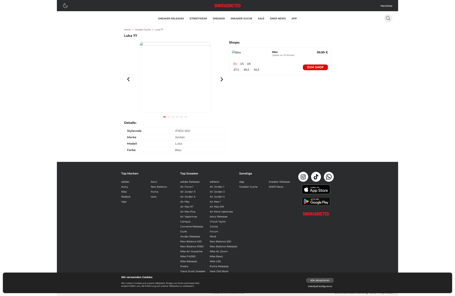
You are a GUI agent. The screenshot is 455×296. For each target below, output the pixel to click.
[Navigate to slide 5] (181, 117)
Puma (154, 191)
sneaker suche (143, 29)
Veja (123, 201)
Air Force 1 (186, 186)
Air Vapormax (188, 216)
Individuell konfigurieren (320, 286)
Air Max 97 (186, 206)
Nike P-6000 (188, 256)
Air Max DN (217, 206)
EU (235, 64)
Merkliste (386, 5)
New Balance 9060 (192, 246)
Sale (261, 18)
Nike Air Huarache (191, 251)
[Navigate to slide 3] (173, 117)
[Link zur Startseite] (316, 214)
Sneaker (219, 18)
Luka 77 (159, 29)
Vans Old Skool (219, 271)
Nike (124, 191)
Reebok (125, 196)
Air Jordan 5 (217, 196)
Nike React (216, 256)
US (242, 64)
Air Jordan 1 (217, 186)
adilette (214, 181)
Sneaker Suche (241, 18)
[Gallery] (175, 79)
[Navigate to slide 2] (169, 117)
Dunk (183, 231)
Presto (184, 266)
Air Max (184, 201)
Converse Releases (191, 226)
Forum (214, 231)
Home (127, 29)
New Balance (159, 186)
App (294, 18)
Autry (124, 186)
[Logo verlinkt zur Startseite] (227, 5)
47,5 (236, 70)
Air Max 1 (215, 201)
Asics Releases (219, 216)
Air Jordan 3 (217, 191)
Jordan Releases (190, 236)
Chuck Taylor (218, 221)
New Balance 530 (191, 241)
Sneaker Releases (171, 18)
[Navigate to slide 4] (177, 117)
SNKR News (278, 18)
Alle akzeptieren (320, 280)
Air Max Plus (188, 211)
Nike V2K (215, 261)
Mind (213, 236)
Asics (154, 181)
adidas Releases (190, 181)
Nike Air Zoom (219, 251)
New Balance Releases (223, 246)
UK (249, 64)
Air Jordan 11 (188, 191)
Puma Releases (219, 266)
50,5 (256, 70)
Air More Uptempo (221, 211)
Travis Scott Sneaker (192, 271)
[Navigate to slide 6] (186, 117)
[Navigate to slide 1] (164, 117)
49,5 (246, 70)
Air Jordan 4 (187, 196)
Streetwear (198, 18)
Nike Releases (188, 261)
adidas (125, 181)
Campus (185, 221)
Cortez (214, 226)
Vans (154, 196)
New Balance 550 (220, 241)
